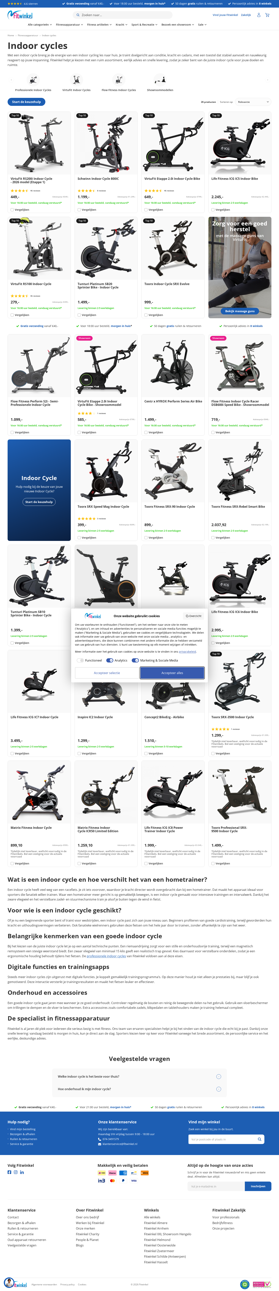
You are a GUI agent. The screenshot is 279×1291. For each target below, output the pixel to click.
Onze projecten (223, 1228)
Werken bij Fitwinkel (90, 1223)
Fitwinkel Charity (87, 1234)
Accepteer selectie (107, 673)
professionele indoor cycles (106, 956)
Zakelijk (246, 15)
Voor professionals (226, 1217)
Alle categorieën (18, 24)
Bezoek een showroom (156, 24)
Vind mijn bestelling (22, 1129)
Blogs (80, 1245)
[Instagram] (15, 1172)
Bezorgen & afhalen (22, 1134)
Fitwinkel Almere (155, 1223)
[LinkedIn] (22, 1172)
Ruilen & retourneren (23, 1139)
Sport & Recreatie (122, 24)
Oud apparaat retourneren (27, 1240)
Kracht (99, 24)
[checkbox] (88, 660)
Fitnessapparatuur (48, 24)
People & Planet (87, 1240)
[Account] (259, 15)
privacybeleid (187, 651)
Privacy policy (67, 1284)
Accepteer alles (172, 673)
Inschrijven (258, 1186)
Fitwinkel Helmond (157, 1240)
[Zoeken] (259, 1139)
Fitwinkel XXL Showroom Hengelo (167, 1234)
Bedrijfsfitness (222, 1223)
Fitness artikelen (77, 24)
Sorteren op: (226, 102)
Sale (180, 24)
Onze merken (85, 1228)
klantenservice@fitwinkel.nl (120, 1144)
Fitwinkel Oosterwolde (160, 1245)
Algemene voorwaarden (44, 1284)
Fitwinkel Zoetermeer (159, 1251)
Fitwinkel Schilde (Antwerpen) (165, 1256)
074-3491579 (111, 1139)
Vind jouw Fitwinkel (225, 15)
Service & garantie (21, 1144)
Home (11, 35)
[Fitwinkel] (17, 1284)
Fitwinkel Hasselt (156, 1262)
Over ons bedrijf (87, 1217)
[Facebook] (9, 1172)
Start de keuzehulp (39, 502)
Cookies (82, 1284)
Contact (13, 1217)
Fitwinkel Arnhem (156, 1228)
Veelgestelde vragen (22, 1245)
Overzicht (195, 616)
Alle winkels (152, 1217)
